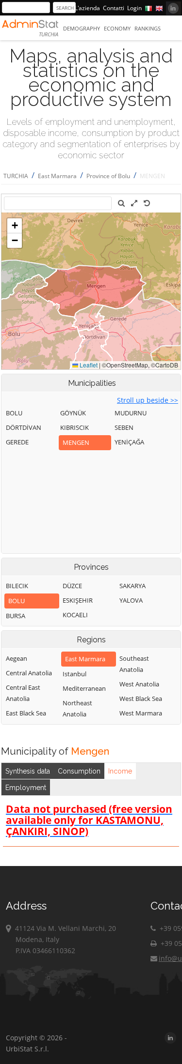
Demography (81, 28)
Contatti (113, 8)
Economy (117, 28)
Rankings (147, 28)
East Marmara (57, 176)
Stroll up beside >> (147, 400)
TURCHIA (15, 176)
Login (134, 8)
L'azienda (87, 8)
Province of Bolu (108, 176)
